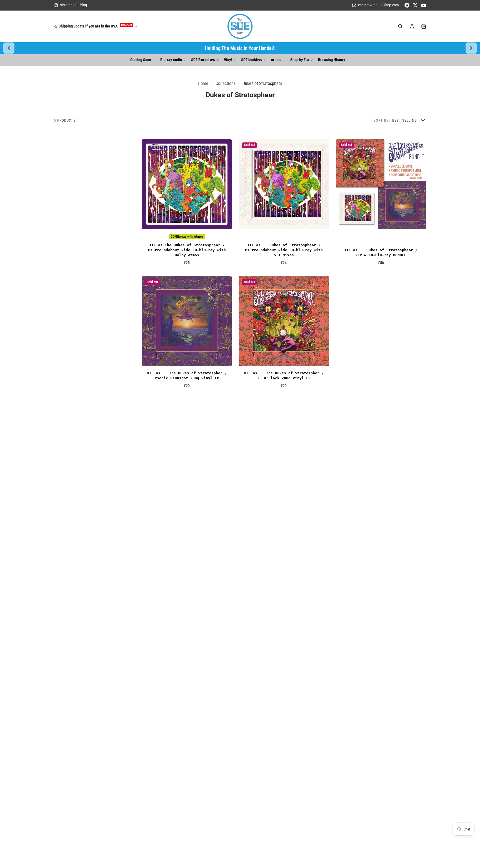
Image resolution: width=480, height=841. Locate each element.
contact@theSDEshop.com (378, 5)
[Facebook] (406, 5)
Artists (276, 59)
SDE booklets (251, 59)
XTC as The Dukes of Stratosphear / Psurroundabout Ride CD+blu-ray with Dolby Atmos (187, 204)
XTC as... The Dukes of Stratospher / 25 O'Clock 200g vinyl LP (284, 334)
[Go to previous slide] (8, 48)
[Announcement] (240, 48)
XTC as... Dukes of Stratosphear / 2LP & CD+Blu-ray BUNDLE (381, 204)
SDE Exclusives (203, 59)
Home (203, 83)
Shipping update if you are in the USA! (95, 26)
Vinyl (228, 59)
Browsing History (331, 59)
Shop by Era (299, 59)
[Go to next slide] (471, 48)
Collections (226, 83)
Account (411, 26)
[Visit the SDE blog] (70, 5)
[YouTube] (423, 5)
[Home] (240, 26)
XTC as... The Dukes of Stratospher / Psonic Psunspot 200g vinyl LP (187, 334)
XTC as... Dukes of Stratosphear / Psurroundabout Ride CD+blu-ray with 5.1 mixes (284, 204)
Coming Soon (140, 59)
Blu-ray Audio (171, 59)
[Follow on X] (415, 5)
